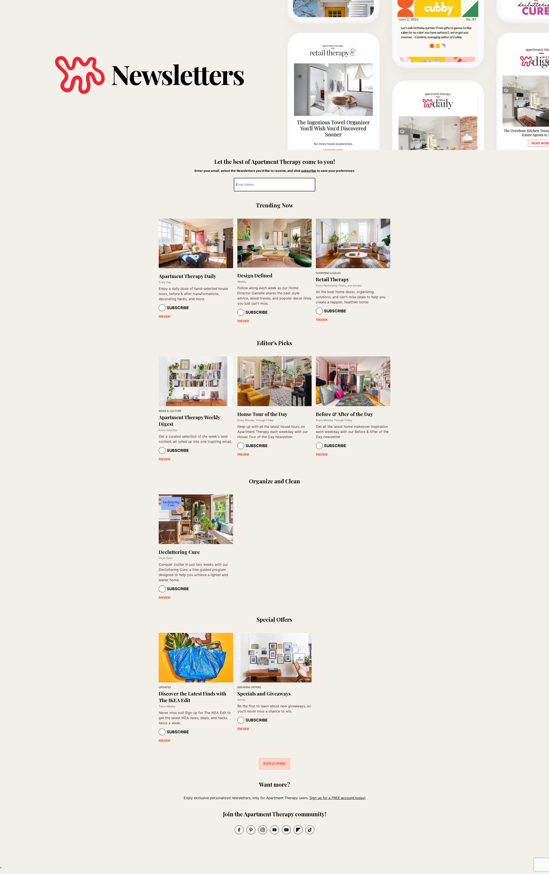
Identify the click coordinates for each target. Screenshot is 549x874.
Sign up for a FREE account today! (337, 798)
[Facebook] (239, 829)
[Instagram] (262, 829)
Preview (164, 316)
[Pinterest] (250, 829)
